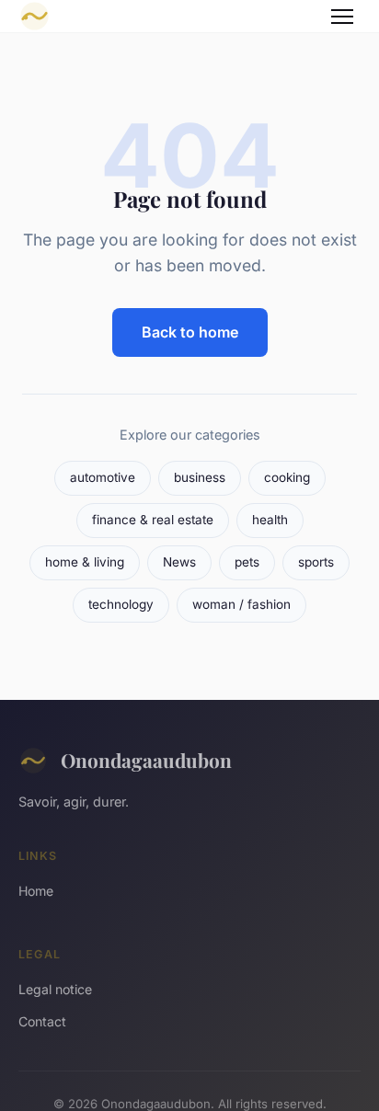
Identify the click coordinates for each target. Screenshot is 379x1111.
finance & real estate (152, 519)
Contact (42, 1021)
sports (316, 562)
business (199, 477)
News (179, 562)
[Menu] (342, 16)
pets (247, 562)
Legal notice (55, 989)
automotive (102, 477)
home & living (84, 562)
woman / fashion (241, 604)
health (270, 519)
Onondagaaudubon (146, 760)
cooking (287, 477)
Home (35, 891)
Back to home (190, 332)
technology (121, 604)
